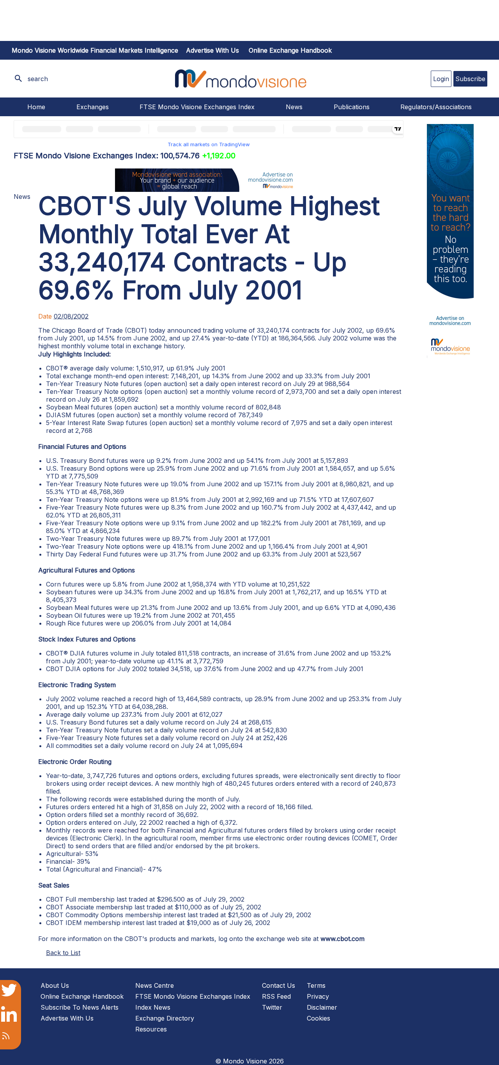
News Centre (154, 985)
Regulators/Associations (436, 107)
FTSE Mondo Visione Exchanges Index (197, 107)
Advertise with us (212, 50)
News (294, 107)
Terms (316, 985)
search (38, 79)
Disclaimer (322, 1007)
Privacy (318, 996)
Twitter (272, 1007)
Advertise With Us (67, 1018)
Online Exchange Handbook (290, 50)
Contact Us (278, 985)
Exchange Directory (164, 1018)
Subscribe (470, 79)
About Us (55, 985)
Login (441, 79)
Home (36, 107)
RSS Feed (276, 996)
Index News (152, 1007)
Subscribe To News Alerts (80, 1007)
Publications (352, 107)
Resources (151, 1029)
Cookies (318, 1018)
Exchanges (92, 107)
